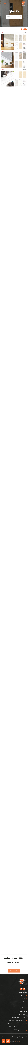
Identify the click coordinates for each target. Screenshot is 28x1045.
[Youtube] (21, 989)
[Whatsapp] (8, 1041)
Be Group (17, 1041)
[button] (5, 4)
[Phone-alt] (3, 1041)
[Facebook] (24, 989)
